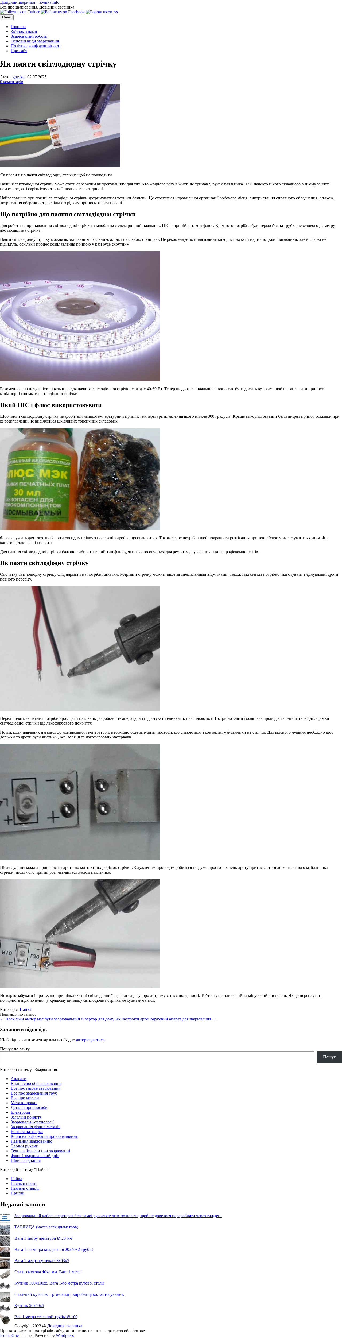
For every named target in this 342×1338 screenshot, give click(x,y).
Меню (6, 17)
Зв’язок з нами (24, 31)
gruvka (18, 77)
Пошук (329, 1057)
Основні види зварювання (35, 41)
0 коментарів (11, 81)
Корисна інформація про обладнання (44, 1136)
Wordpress (65, 1335)
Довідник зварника (64, 1326)
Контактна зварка (27, 1131)
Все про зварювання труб (34, 1093)
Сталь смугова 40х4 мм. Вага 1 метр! (48, 1272)
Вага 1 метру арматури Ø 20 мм (43, 1238)
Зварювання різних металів (35, 1126)
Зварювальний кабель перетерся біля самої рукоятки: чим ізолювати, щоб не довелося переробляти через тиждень (118, 1215)
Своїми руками (24, 1146)
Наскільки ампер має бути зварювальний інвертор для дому (57, 1019)
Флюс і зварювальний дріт (35, 1155)
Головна (18, 26)
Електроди (20, 1112)
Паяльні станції (25, 1188)
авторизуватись (90, 1040)
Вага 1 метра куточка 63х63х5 (41, 1260)
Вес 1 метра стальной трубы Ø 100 (45, 1316)
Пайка (25, 1009)
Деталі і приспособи (29, 1107)
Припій (17, 1193)
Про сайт (19, 50)
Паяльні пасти (24, 1183)
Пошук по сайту (15, 1049)
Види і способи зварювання (36, 1083)
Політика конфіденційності (35, 46)
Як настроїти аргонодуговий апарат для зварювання (165, 1019)
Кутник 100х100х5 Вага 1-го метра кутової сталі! (59, 1283)
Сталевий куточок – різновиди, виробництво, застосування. (69, 1294)
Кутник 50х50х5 (29, 1305)
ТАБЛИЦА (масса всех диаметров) (46, 1227)
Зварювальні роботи (29, 36)
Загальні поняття (26, 1117)
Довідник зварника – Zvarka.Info (29, 2)
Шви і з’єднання (26, 1160)
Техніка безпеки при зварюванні (40, 1150)
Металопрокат (24, 1102)
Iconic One (9, 1335)
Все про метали (25, 1098)
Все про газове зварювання (35, 1088)
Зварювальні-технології (32, 1122)
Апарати (18, 1078)
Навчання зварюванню (31, 1141)
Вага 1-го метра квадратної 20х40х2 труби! (53, 1249)
